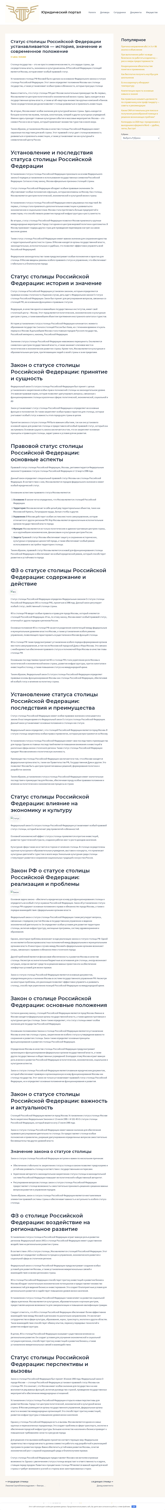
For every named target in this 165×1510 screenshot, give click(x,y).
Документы (136, 12)
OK (134, 1506)
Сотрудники (120, 12)
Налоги (92, 12)
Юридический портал (61, 12)
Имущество (152, 12)
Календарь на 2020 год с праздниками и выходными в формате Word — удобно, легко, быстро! (140, 125)
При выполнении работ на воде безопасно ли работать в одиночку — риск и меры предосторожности (139, 58)
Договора (104, 12)
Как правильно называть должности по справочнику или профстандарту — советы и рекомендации (140, 102)
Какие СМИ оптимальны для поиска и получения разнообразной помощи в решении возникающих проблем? (139, 113)
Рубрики (124, 134)
